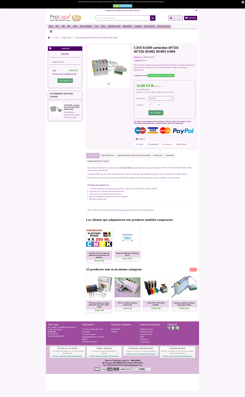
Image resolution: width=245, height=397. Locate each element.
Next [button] (195, 270)
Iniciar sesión (176, 18)
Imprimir (142, 139)
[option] (99, 244)
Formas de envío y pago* (98, 161)
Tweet (140, 144)
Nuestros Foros (146, 332)
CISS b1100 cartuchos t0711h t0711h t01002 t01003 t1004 (72, 107)
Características (107, 155)
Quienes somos (146, 329)
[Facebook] (169, 328)
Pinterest (182, 144)
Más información (125, 6)
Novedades (115, 329)
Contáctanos (145, 342)
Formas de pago (89, 334)
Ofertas (114, 332)
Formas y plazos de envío (92, 329)
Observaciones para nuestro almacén (133, 155)
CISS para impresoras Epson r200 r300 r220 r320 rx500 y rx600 (99, 305)
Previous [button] (191, 270)
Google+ (169, 144)
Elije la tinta (141, 98)
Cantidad (140, 105)
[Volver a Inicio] (49, 37)
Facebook (144, 339)
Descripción (93, 155)
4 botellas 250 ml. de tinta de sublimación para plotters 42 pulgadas (99, 255)
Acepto (116, 6)
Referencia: (138, 57)
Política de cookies (89, 342)
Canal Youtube (146, 334)
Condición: (138, 60)
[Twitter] (173, 328)
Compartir (153, 144)
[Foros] (177, 328)
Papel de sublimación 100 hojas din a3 (127, 254)
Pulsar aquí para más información (67, 356)
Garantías (86, 332)
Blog (142, 337)
